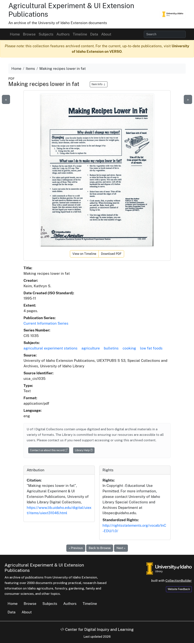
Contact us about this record (47, 450)
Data (94, 34)
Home (15, 34)
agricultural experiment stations (50, 348)
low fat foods (151, 348)
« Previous (76, 548)
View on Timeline (84, 254)
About (106, 34)
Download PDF (111, 254)
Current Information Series (45, 323)
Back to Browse (100, 548)
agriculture (90, 348)
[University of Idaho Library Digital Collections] (173, 14)
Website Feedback (179, 589)
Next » (121, 548)
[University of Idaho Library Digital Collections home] (169, 568)
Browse (29, 34)
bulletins (111, 348)
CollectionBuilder (178, 580)
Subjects (46, 34)
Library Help (82, 450)
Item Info (97, 84)
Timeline (80, 34)
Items (30, 68)
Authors (63, 34)
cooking (129, 348)
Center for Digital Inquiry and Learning (99, 629)
